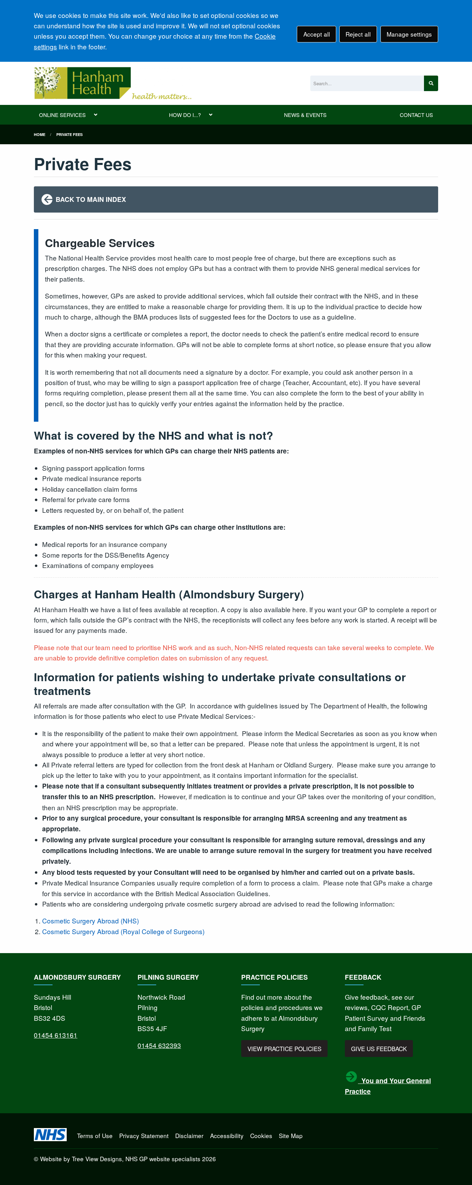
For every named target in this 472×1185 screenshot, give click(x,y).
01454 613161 (55, 1034)
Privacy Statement (144, 1135)
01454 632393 (159, 1045)
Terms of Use (95, 1135)
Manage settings (409, 34)
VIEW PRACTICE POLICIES (284, 1048)
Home (39, 134)
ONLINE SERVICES (62, 114)
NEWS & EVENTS (305, 114)
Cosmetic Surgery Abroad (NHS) (90, 920)
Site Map (291, 1135)
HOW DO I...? (185, 114)
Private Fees (69, 134)
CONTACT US (416, 114)
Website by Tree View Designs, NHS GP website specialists (120, 1158)
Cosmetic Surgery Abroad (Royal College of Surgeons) (123, 931)
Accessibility (227, 1135)
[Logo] (112, 83)
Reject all (358, 34)
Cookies (261, 1135)
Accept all (316, 34)
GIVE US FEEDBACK (379, 1048)
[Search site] (431, 83)
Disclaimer (189, 1135)
